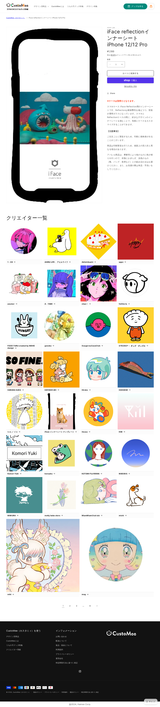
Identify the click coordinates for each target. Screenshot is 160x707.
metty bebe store (52, 515)
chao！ (85, 304)
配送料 (113, 55)
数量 (108, 59)
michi (121, 515)
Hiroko (85, 390)
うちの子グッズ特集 (14, 645)
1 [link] (63, 605)
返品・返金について (64, 645)
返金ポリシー (37, 692)
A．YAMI (49, 304)
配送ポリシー (74, 692)
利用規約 (59, 649)
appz (121, 262)
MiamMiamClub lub (91, 515)
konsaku (48, 474)
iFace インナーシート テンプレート (59, 432)
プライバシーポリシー (65, 654)
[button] (41, 6)
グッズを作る (137, 6)
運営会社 (59, 658)
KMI (120, 432)
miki (9, 594)
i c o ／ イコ (13, 432)
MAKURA (12, 515)
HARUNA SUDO (14, 390)
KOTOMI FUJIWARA (91, 474)
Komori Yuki (13, 474)
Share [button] (112, 93)
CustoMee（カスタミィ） (15, 18)
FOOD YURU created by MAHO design (21, 347)
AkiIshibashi (87, 262)
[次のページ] (97, 606)
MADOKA (123, 474)
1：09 (10, 262)
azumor (11, 304)
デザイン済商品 (12, 636)
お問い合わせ (61, 636)
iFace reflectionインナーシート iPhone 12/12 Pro (47, 18)
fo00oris (123, 304)
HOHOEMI (123, 390)
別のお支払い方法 (130, 86)
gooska (48, 346)
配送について (61, 641)
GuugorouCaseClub (91, 346)
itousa (85, 432)
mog (84, 594)
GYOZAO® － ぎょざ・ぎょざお (132, 346)
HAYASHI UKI (50, 390)
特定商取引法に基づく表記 (67, 663)
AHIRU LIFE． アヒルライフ (56, 262)
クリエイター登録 (13, 649)
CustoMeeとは (12, 641)
